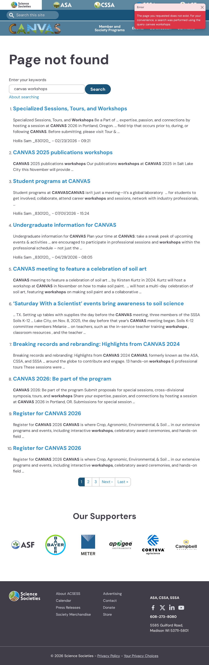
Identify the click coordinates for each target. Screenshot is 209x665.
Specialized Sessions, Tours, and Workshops (70, 108)
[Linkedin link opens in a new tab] (172, 608)
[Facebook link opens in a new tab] (153, 608)
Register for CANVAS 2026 (47, 413)
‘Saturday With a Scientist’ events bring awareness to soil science (98, 303)
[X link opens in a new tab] (162, 608)
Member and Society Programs (110, 28)
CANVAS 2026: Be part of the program (62, 378)
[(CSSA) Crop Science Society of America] (105, 5)
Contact (110, 600)
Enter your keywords (27, 79)
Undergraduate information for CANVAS (64, 224)
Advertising (112, 593)
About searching (24, 97)
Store (107, 614)
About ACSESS (68, 593)
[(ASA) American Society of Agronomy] (63, 5)
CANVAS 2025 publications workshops (63, 152)
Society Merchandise (73, 614)
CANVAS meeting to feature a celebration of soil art (80, 268)
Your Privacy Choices (141, 656)
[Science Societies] (21, 5)
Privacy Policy (108, 656)
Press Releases (68, 607)
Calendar (63, 600)
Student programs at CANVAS (51, 181)
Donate (109, 607)
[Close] (202, 7)
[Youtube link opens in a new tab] (181, 608)
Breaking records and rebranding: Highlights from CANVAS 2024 (96, 344)
